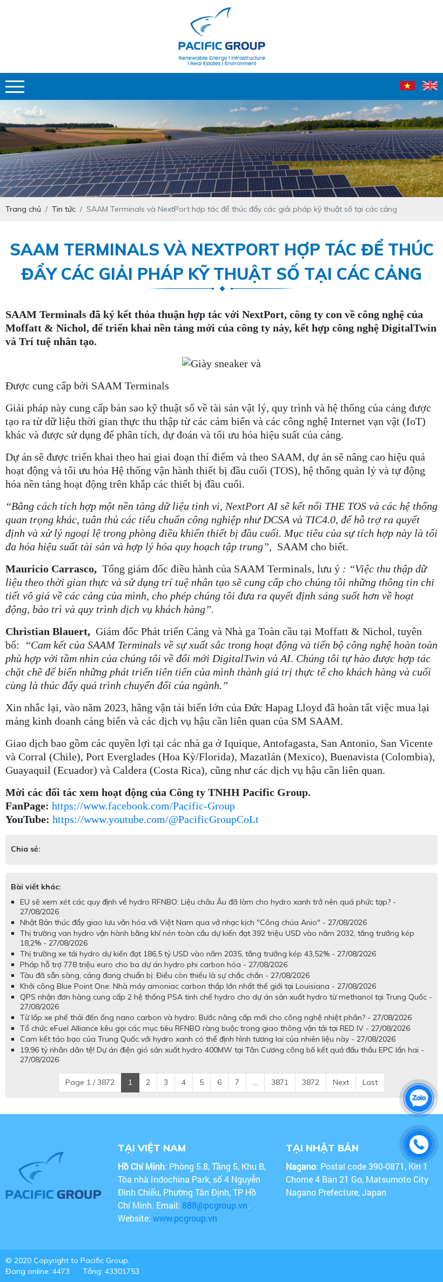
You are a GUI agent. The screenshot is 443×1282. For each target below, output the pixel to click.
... (255, 1093)
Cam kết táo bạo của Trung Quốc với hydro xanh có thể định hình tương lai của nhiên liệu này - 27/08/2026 (207, 1050)
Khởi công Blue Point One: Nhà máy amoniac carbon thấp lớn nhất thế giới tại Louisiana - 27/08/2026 (198, 997)
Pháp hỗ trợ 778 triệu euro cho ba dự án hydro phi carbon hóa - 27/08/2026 (153, 975)
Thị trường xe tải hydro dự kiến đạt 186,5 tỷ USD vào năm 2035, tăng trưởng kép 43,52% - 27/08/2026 (198, 964)
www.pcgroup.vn (186, 1228)
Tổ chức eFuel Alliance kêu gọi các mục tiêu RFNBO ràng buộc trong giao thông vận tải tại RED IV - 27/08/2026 (215, 1039)
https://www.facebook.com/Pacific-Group (143, 806)
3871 (279, 1093)
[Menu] (14, 86)
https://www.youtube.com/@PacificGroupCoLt (155, 819)
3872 (310, 1093)
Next (341, 1093)
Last (370, 1093)
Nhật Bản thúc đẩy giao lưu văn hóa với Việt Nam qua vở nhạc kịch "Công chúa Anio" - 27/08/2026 (193, 933)
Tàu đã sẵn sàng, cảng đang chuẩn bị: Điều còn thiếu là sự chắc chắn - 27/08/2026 (165, 986)
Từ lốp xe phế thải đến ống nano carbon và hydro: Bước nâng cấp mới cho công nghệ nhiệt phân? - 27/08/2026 (216, 1028)
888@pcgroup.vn (214, 1216)
